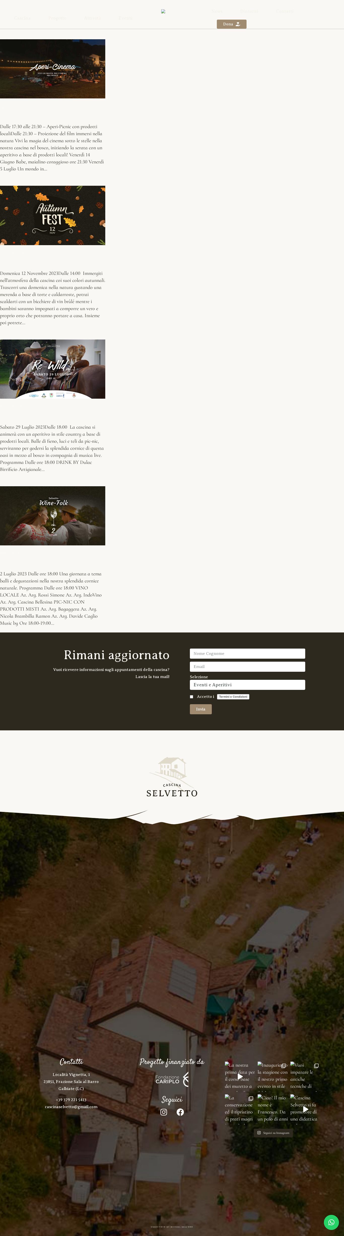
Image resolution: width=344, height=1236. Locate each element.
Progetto (57, 18)
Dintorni (249, 11)
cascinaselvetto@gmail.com (71, 1107)
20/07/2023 (8, 415)
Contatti (285, 11)
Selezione (199, 677)
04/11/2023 (8, 261)
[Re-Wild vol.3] (52, 369)
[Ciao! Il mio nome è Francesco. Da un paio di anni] (273, 1109)
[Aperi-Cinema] (52, 68)
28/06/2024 (8, 114)
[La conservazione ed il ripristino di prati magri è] (240, 1109)
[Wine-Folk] (52, 515)
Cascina (22, 18)
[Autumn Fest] (52, 215)
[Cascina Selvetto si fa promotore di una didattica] (305, 1109)
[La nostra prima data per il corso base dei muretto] (240, 1077)
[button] (331, 1222)
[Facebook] (180, 1112)
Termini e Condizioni (233, 696)
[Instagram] (163, 1112)
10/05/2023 (8, 562)
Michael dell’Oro (182, 1227)
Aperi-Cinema (13, 106)
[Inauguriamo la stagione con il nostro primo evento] (273, 1077)
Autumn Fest (12, 253)
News (217, 11)
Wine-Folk (10, 553)
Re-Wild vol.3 (12, 406)
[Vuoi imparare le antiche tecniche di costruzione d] (305, 1077)
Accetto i (222, 696)
